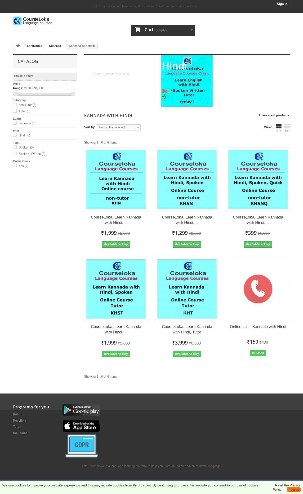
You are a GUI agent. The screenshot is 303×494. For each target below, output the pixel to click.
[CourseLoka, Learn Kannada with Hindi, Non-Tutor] (116, 179)
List (287, 130)
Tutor (24, 111)
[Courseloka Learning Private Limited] (57, 21)
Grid (278, 130)
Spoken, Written (32, 154)
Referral (18, 414)
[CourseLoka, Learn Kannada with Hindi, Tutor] (187, 289)
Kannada (27, 123)
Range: (18, 88)
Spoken (26, 147)
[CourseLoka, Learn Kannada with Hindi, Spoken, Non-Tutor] (187, 179)
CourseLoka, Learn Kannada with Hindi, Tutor (187, 329)
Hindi (24, 135)
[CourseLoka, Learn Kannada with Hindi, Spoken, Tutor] (116, 289)
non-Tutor (27, 105)
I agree (294, 489)
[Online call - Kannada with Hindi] (258, 289)
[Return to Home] (17, 46)
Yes (23, 166)
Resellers (20, 420)
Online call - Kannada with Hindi (258, 326)
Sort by (89, 127)
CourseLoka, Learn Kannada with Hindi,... (116, 220)
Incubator (20, 433)
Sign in (282, 4)
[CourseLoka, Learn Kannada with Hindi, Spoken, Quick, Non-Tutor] (258, 179)
